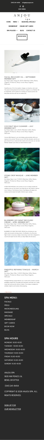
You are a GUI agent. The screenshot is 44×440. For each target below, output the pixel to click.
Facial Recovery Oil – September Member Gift (19, 78)
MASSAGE (8, 312)
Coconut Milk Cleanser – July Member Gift (18, 127)
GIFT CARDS (9, 323)
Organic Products (10, 82)
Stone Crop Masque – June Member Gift (21, 176)
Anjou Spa (9, 81)
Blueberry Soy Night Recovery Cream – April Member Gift (18, 221)
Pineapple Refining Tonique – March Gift (21, 271)
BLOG (22, 30)
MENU (15, 22)
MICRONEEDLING (11, 308)
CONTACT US (30, 30)
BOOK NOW (22, 36)
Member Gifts (28, 81)
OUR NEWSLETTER (12, 409)
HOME (8, 22)
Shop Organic (28, 82)
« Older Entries (8, 292)
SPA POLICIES (11, 30)
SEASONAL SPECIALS (28, 22)
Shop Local (20, 82)
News (36, 81)
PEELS (6, 305)
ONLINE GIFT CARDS (26, 26)
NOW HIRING (22, 9)
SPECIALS (8, 316)
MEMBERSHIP (13, 26)
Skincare (7, 84)
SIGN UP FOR (10, 405)
